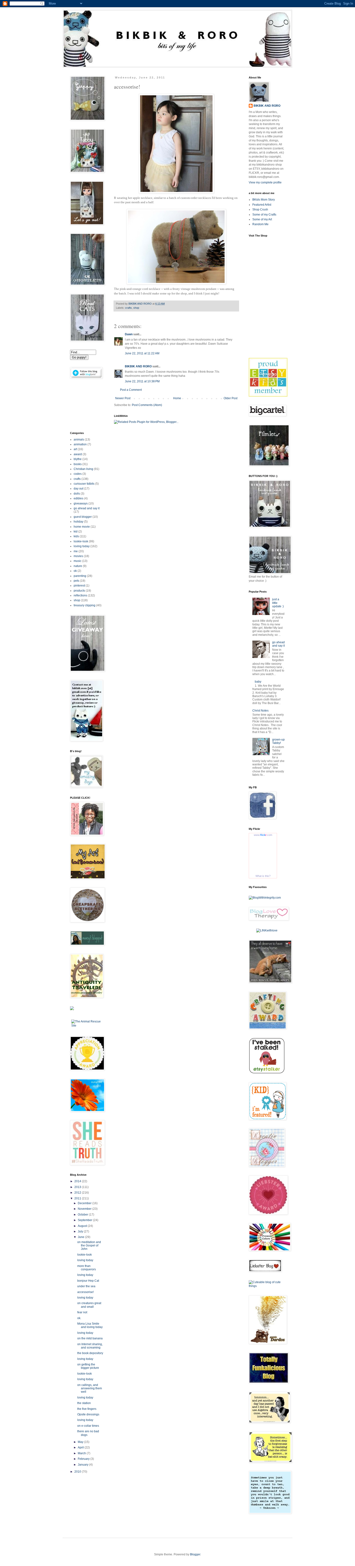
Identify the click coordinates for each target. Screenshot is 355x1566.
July (81, 1231)
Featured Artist (261, 204)
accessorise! (85, 1292)
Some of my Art (262, 219)
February (84, 1459)
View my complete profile (265, 182)
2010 (78, 1471)
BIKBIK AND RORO (140, 303)
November (85, 1208)
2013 (78, 1187)
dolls (77, 493)
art (75, 449)
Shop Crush (260, 209)
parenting (80, 576)
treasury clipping (84, 605)
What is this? (263, 875)
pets (76, 580)
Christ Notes (260, 710)
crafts (128, 307)
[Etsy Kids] (268, 395)
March (82, 1453)
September (85, 1220)
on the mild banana (90, 1338)
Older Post (230, 398)
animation (80, 444)
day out (78, 488)
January (83, 1464)
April (81, 1447)
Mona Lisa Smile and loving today (90, 1325)
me (76, 551)
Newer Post (122, 398)
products (79, 590)
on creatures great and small (89, 1304)
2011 (78, 1198)
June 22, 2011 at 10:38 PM (142, 381)
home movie (82, 526)
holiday (78, 521)
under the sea (86, 1286)
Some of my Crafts (264, 214)
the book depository (90, 1353)
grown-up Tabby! (278, 741)
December (85, 1203)
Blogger (195, 1554)
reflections (80, 595)
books (78, 464)
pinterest (79, 585)
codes (78, 473)
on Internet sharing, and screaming (90, 1345)
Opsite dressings (88, 1414)
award (78, 454)
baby (258, 681)
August (83, 1226)
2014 (78, 1181)
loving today (82, 546)
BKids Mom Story (263, 199)
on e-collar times (88, 1425)
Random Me (260, 224)
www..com (263, 834)
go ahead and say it (86, 508)
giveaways (81, 503)
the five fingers (86, 1409)
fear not (82, 1312)
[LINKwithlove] (266, 930)
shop (136, 307)
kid (76, 531)
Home (177, 398)
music (77, 561)
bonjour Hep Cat (88, 1280)
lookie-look (81, 541)
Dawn (129, 334)
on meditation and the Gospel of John (89, 1245)
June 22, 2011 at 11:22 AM (142, 353)
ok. (79, 1318)
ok (75, 571)
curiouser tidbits (84, 483)
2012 (78, 1192)
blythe (78, 459)
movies (78, 556)
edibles (78, 498)
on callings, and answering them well (89, 1388)
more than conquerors (86, 1267)
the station (84, 1403)
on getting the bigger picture (88, 1366)
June (81, 1237)
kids (76, 536)
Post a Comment (131, 390)
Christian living (83, 469)
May (81, 1442)
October (83, 1214)
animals (79, 439)
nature (78, 566)
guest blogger (83, 516)
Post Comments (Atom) (147, 405)
